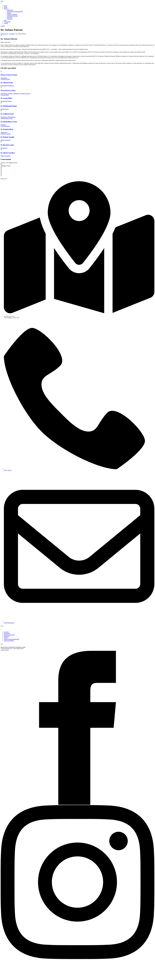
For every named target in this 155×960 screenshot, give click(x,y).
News (5, 20)
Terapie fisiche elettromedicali (11, 639)
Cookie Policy (12, 647)
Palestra (6, 637)
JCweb (6, 650)
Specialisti (11, 34)
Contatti (6, 23)
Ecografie (6, 632)
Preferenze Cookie (20, 647)
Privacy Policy (4, 647)
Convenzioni (7, 21)
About (5, 7)
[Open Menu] (1, 3)
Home (5, 5)
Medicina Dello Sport (9, 635)
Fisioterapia (7, 633)
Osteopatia (6, 636)
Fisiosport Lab (4, 34)
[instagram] (77, 958)
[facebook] (77, 804)
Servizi (6, 8)
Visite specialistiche (9, 640)
